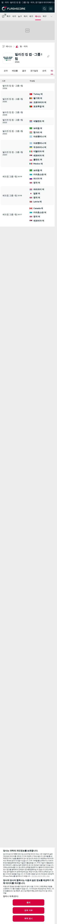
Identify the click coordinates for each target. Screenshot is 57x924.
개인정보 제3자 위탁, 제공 (40, 876)
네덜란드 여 (38, 121)
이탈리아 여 (38, 151)
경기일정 (34, 71)
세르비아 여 (38, 155)
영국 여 (36, 182)
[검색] (44, 8)
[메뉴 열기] (50, 8)
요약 (6, 71)
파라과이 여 (38, 189)
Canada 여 (38, 208)
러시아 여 (37, 178)
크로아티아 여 (39, 102)
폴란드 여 (37, 159)
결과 (24, 71)
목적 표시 (28, 918)
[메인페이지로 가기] (16, 9)
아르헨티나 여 (39, 136)
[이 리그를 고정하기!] (48, 56)
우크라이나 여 (39, 147)
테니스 (9, 46)
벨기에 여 (37, 98)
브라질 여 (37, 128)
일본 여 (36, 193)
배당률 (15, 71)
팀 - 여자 (24, 46)
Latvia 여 (37, 201)
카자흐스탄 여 (39, 174)
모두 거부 (28, 910)
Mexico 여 (38, 163)
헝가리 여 (37, 132)
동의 (28, 902)
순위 (44, 71)
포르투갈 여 (38, 106)
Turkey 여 (38, 94)
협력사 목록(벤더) (10, 896)
